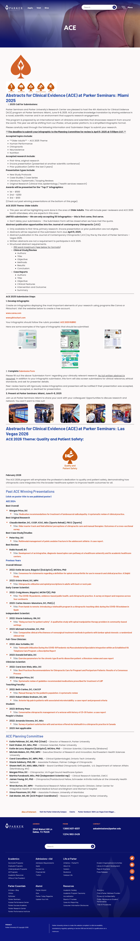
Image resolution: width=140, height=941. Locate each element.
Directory (100, 890)
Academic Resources (15, 875)
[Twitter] (132, 858)
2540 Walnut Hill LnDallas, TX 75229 (42, 830)
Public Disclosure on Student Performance (107, 900)
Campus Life (67, 875)
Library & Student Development (108, 866)
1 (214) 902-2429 (71, 834)
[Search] (114, 7)
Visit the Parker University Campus (53, 812)
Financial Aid (40, 872)
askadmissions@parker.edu (107, 828)
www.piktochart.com (16, 317)
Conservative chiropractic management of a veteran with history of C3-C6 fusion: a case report (62, 712)
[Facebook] (132, 864)
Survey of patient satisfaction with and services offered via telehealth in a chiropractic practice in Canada (67, 724)
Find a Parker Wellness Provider (108, 893)
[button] (70, 359)
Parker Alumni (41, 890)
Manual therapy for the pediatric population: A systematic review (48, 693)
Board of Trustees (70, 899)
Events (72, 812)
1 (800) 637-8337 (71, 828)
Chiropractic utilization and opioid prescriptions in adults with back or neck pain (55, 584)
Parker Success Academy (17, 905)
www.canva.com (13, 313)
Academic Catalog (69, 890)
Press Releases (102, 872)
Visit (39, 8)
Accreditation (68, 896)
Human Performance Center (18, 902)
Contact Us (40, 869)
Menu (130, 7)
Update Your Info (42, 899)
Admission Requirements (45, 863)
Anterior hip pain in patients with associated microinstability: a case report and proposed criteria (63, 700)
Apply (30, 8)
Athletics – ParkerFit (71, 863)
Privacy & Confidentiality (106, 896)
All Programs (13, 872)
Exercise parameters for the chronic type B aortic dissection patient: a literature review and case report (66, 658)
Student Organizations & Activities (109, 863)
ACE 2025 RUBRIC (68, 322)
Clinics (10, 893)
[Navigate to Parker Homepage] (14, 8)
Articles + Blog (13, 890)
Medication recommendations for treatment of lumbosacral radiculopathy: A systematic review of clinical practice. (72, 514)
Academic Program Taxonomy (74, 893)
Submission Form (27, 371)
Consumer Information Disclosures (75, 905)
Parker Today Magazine (44, 896)
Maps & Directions (103, 869)
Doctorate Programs (15, 863)
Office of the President (16, 878)
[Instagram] (132, 871)
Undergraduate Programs (17, 869)
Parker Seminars (14, 899)
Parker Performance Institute (19, 911)
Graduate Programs (15, 866)
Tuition (38, 875)
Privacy (8, 925)
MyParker (11, 896)
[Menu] (124, 7)
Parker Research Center (17, 908)
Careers (66, 869)
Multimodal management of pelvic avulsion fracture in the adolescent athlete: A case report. (61, 541)
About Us (66, 866)
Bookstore (67, 872)
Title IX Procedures (104, 905)
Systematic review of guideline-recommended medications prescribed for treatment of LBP (61, 681)
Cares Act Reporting (70, 902)
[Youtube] (132, 878)
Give (47, 8)
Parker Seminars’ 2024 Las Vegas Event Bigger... (96, 812)
